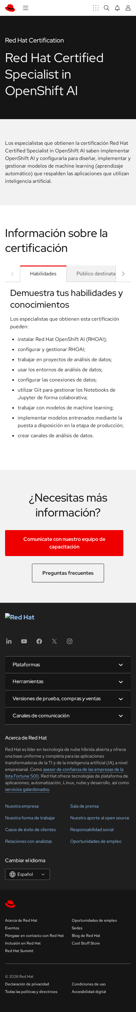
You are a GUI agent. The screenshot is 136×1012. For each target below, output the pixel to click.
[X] (54, 643)
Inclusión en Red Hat (23, 943)
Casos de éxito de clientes (30, 829)
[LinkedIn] (9, 643)
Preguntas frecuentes (68, 573)
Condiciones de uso (89, 984)
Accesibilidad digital (89, 991)
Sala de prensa (84, 806)
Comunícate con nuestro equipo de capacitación (64, 543)
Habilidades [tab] (43, 273)
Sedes (77, 928)
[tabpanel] (68, 366)
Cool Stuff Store (86, 943)
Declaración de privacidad (27, 984)
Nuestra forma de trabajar (30, 818)
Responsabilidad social (92, 829)
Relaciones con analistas (28, 841)
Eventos (12, 928)
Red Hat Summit (19, 950)
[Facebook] (39, 643)
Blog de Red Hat (86, 935)
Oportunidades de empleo (95, 841)
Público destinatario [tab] (99, 273)
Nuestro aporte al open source (99, 818)
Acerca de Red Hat (21, 920)
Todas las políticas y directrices (31, 991)
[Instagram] (69, 643)
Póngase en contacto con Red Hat (34, 935)
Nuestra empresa (22, 806)
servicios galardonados (27, 789)
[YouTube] (24, 643)
